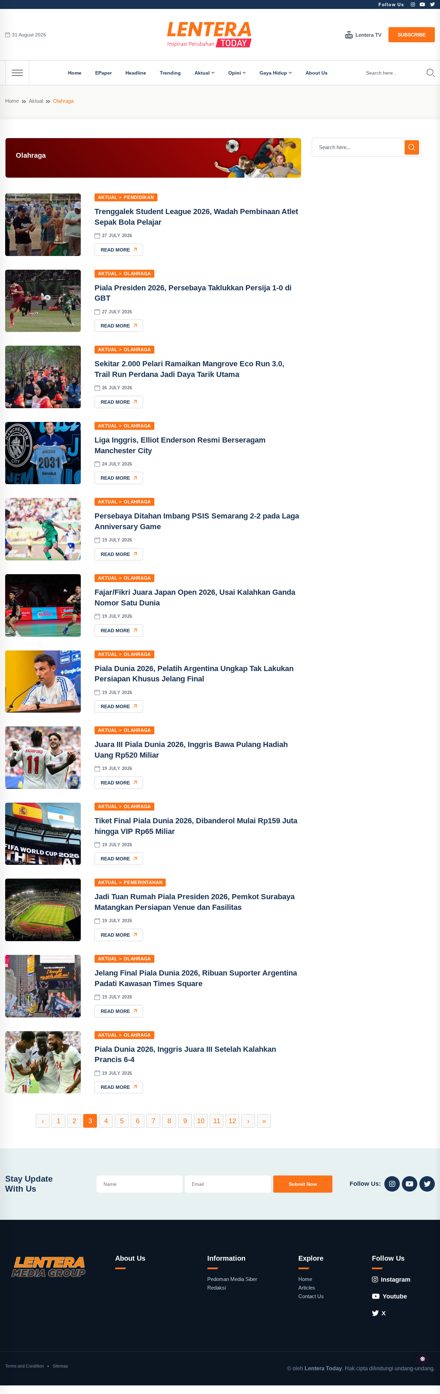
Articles (306, 1288)
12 (232, 1120)
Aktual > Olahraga (124, 273)
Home (74, 73)
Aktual (202, 73)
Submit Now (303, 1184)
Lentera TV (368, 35)
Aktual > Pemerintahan (130, 882)
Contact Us (311, 1296)
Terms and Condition (24, 1366)
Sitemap (60, 1366)
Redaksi (216, 1288)
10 (201, 1120)
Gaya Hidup (273, 73)
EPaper (103, 73)
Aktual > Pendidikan (126, 197)
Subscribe (412, 34)
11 (216, 1120)
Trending (170, 73)
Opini (234, 73)
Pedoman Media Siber (232, 1279)
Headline (135, 73)
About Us (317, 73)
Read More (115, 250)
